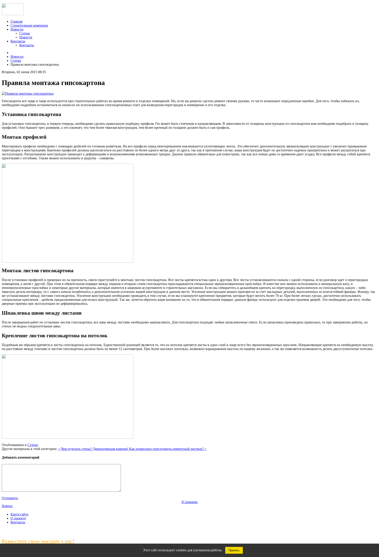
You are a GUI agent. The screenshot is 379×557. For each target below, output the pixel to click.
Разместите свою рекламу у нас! (38, 541)
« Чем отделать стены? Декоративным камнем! (93, 449)
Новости (17, 29)
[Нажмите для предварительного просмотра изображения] (28, 93)
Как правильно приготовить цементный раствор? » (167, 449)
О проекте (18, 518)
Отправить (10, 498)
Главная (16, 21)
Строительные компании (29, 25)
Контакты (18, 41)
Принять (234, 550)
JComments (189, 502)
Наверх (7, 506)
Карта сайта (19, 514)
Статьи (24, 33)
